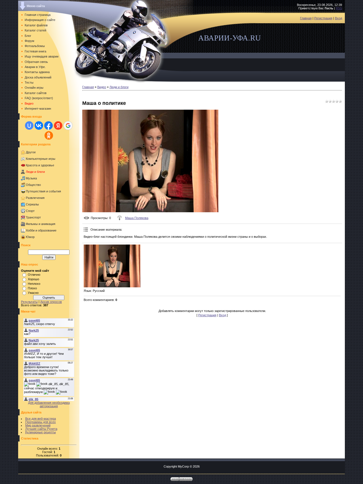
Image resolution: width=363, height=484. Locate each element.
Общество (33, 184)
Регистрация (323, 18)
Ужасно (33, 292)
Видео (101, 87)
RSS (339, 8)
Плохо (32, 288)
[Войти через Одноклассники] (49, 135)
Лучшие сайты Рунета (41, 428)
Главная (306, 18)
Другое (31, 152)
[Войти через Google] (68, 125)
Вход (338, 18)
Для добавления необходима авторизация (49, 404)
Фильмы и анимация (40, 224)
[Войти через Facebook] (48, 125)
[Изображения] (112, 266)
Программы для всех (40, 422)
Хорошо (33, 279)
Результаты (29, 301)
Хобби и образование (41, 230)
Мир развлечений (37, 425)
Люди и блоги (35, 171)
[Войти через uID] (29, 125)
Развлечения (35, 197)
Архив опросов (51, 301)
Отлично (34, 274)
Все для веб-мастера (40, 418)
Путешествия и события (43, 191)
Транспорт (33, 217)
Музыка (31, 178)
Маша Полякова (136, 218)
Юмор (30, 237)
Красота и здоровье (40, 165)
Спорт (30, 211)
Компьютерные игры (40, 158)
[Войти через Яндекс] (58, 125)
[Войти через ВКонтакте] (39, 125)
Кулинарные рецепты (40, 432)
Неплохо (34, 283)
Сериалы (32, 204)
